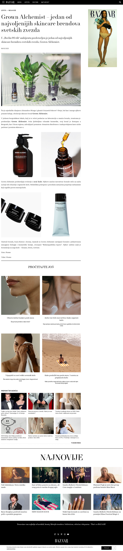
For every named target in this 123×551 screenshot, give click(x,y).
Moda (19, 2)
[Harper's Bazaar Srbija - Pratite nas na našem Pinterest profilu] (61, 534)
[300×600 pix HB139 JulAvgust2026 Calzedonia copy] (102, 38)
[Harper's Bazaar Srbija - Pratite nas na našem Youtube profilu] (68, 534)
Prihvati (106, 548)
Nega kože (12, 10)
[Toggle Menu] (3, 2)
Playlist (46, 2)
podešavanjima (11, 549)
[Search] (120, 2)
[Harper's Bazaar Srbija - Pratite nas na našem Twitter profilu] (58, 534)
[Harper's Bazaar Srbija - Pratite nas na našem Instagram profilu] (64, 534)
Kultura (35, 2)
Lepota (27, 2)
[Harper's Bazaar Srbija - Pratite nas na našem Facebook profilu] (55, 534)
